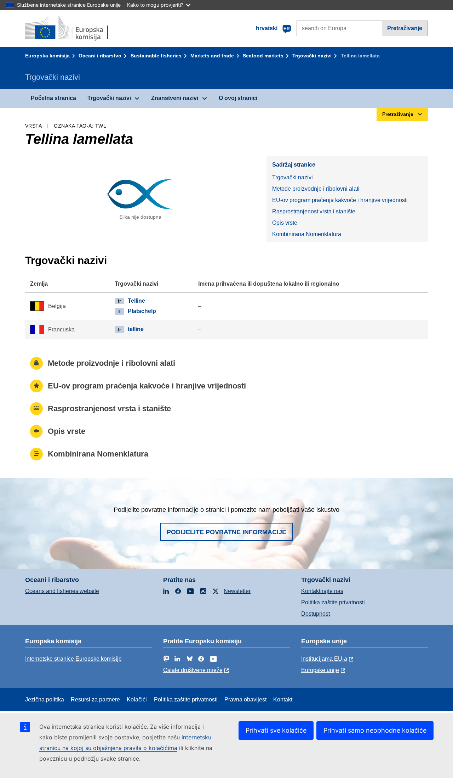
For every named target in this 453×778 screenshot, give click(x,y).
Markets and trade (212, 55)
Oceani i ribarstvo (100, 55)
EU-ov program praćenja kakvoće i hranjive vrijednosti (340, 200)
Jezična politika (44, 699)
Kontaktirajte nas (322, 591)
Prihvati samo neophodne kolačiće (374, 730)
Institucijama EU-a (324, 659)
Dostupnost (315, 614)
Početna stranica (53, 98)
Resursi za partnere (95, 699)
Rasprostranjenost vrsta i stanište (313, 211)
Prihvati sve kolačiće (276, 730)
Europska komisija (47, 55)
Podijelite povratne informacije (226, 532)
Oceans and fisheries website (62, 591)
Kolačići (137, 699)
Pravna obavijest (245, 699)
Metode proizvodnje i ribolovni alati (316, 189)
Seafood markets (263, 55)
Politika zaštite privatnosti (333, 602)
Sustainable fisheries (156, 55)
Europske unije (320, 670)
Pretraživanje (404, 28)
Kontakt (282, 699)
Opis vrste (284, 223)
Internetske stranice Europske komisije (73, 659)
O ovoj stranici (238, 98)
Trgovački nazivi (312, 55)
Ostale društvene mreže (193, 670)
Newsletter (237, 591)
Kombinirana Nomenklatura (306, 234)
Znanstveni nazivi (174, 98)
